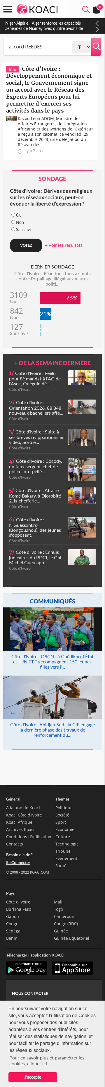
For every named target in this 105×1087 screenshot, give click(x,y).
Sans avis (24, 229)
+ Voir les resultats (64, 245)
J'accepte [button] (32, 1077)
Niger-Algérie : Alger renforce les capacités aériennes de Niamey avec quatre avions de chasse (44, 28)
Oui (19, 215)
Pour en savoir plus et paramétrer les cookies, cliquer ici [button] (46, 1060)
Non (20, 222)
